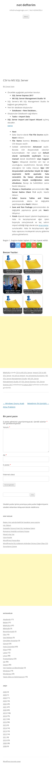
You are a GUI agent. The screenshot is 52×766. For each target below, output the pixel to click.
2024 (5, 698)
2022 (5, 704)
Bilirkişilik (6, 628)
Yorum (6, 427)
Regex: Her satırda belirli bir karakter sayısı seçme (21, 522)
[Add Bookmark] (34, 245)
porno (10, 125)
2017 (5, 719)
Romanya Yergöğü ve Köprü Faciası (16, 531)
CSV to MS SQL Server (24, 372)
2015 (5, 725)
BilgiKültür (7, 372)
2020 (5, 710)
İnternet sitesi (9, 474)
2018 (5, 716)
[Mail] (23, 245)
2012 (5, 734)
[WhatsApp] (28, 245)
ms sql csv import (18, 375)
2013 (5, 731)
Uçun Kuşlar (7, 537)
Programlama (8, 659)
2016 (5, 722)
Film (4, 634)
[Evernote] (39, 245)
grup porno (43, 225)
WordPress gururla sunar (12, 761)
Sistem (5, 665)
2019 (5, 713)
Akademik (6, 619)
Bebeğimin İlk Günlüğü (38, 403)
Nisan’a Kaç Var (8, 534)
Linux (5, 656)
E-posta (7, 465)
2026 (5, 692)
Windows (6, 671)
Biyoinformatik (8, 631)
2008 (5, 746)
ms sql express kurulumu (35, 375)
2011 (5, 737)
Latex (5, 653)
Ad (5, 455)
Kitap (5, 649)
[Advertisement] (26, 46)
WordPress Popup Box (11, 540)
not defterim (26, 5)
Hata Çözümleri (9, 646)
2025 (5, 695)
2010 (5, 740)
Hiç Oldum (7, 525)
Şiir (4, 662)
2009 (5, 743)
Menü (26, 16)
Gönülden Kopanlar (10, 640)
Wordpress (7, 674)
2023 (5, 701)
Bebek (5, 622)
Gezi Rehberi (7, 637)
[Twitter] (18, 245)
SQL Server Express (28, 381)
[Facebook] (12, 245)
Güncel (5, 643)
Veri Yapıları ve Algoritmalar (13, 668)
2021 (5, 707)
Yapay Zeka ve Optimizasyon (13, 677)
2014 (5, 728)
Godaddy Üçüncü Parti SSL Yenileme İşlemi (19, 528)
